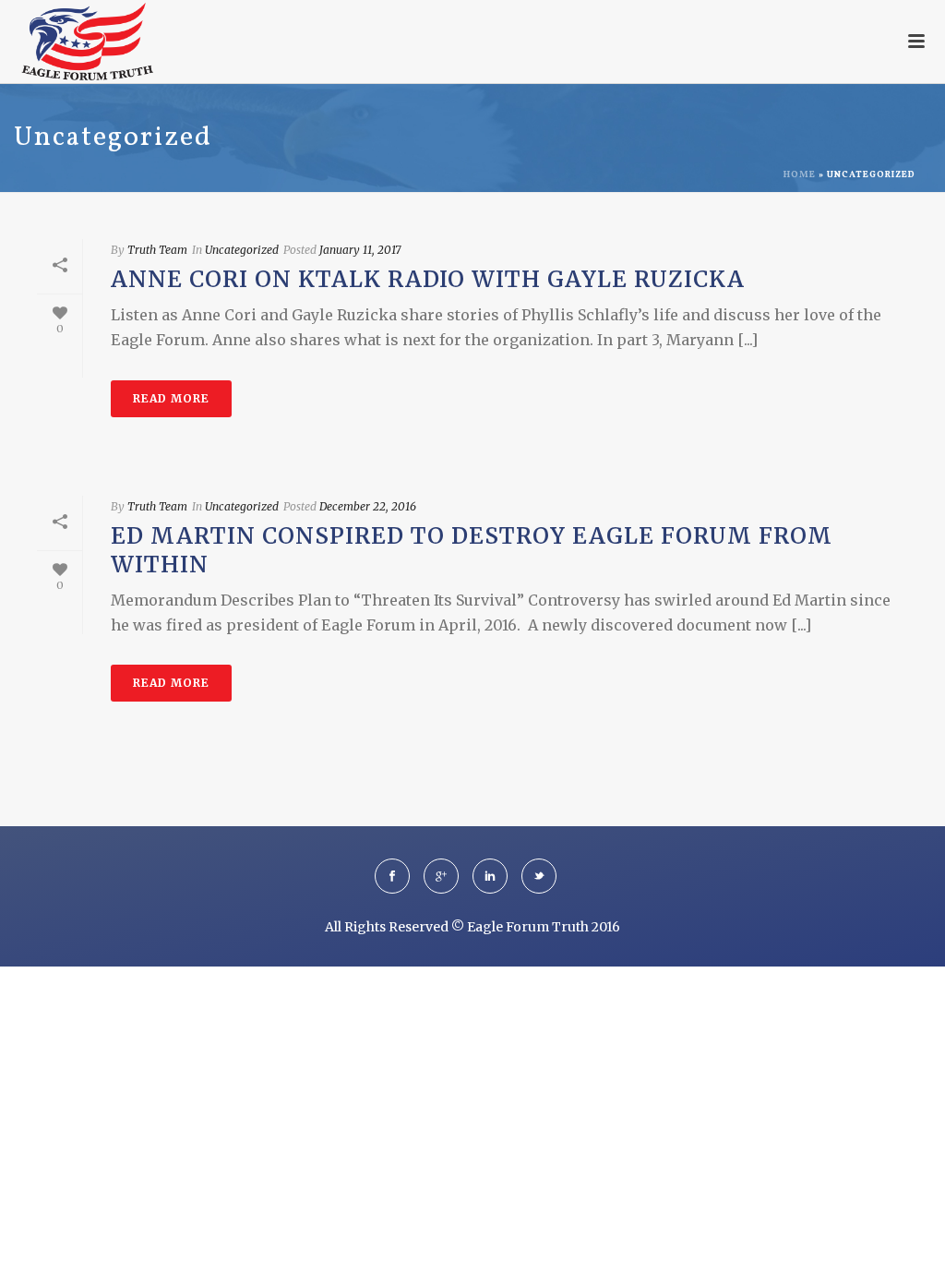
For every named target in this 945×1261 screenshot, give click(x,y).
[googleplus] (441, 876)
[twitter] (538, 876)
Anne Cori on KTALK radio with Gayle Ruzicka (428, 279)
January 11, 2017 (360, 250)
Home (800, 174)
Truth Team (157, 250)
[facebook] (392, 876)
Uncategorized (242, 250)
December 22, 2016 (367, 506)
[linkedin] (490, 876)
